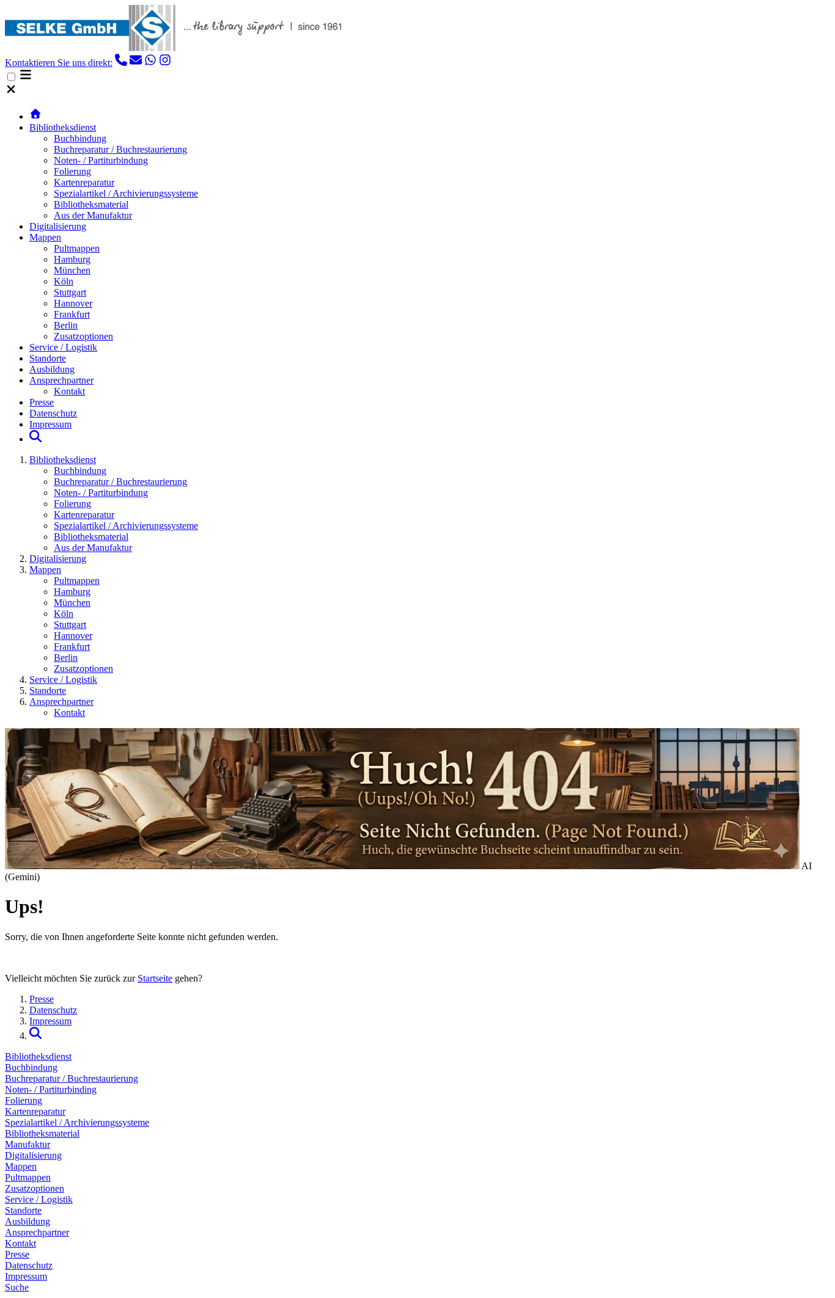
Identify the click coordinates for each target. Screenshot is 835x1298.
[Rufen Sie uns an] (121, 62)
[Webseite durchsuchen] (35, 439)
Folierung (72, 171)
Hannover (73, 303)
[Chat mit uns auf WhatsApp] (150, 62)
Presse (41, 402)
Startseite (155, 978)
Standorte (47, 358)
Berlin (66, 325)
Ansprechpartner (61, 380)
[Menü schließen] (11, 92)
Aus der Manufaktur (93, 215)
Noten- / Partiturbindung (101, 160)
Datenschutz (53, 413)
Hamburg (72, 259)
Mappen (45, 237)
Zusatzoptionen (83, 336)
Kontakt (69, 391)
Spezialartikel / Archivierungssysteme (126, 193)
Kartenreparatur (84, 182)
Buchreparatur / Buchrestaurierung (120, 149)
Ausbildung (52, 369)
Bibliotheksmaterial (91, 204)
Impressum (50, 424)
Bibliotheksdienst (62, 127)
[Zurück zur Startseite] (35, 116)
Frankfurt (72, 314)
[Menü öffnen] (26, 77)
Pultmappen (77, 248)
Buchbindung (80, 138)
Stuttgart (70, 292)
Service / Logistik (63, 347)
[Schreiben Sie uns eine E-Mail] (136, 62)
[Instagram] (165, 62)
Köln (63, 281)
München (72, 270)
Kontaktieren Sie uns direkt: (58, 62)
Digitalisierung (57, 226)
